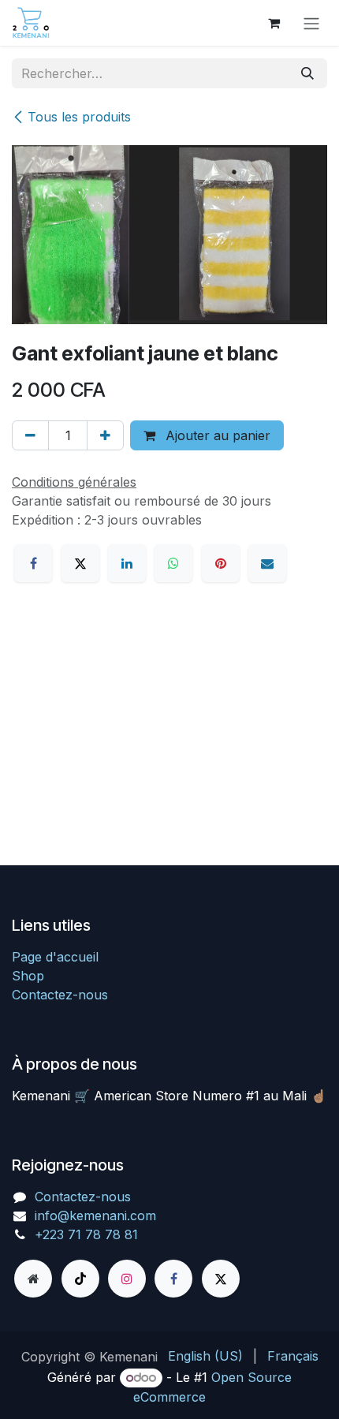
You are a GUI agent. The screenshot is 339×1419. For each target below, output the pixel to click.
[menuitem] (205, 1356)
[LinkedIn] (127, 563)
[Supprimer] (30, 435)
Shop (28, 976)
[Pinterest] (221, 563)
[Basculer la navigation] (311, 22)
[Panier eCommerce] (273, 23)
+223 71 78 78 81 (86, 1234)
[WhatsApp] (173, 563)
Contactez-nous (60, 995)
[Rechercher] (307, 73)
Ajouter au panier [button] (216, 435)
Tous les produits (79, 117)
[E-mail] (267, 563)
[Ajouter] (105, 435)
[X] (80, 563)
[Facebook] (33, 563)
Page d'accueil (55, 957)
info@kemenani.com (95, 1215)
